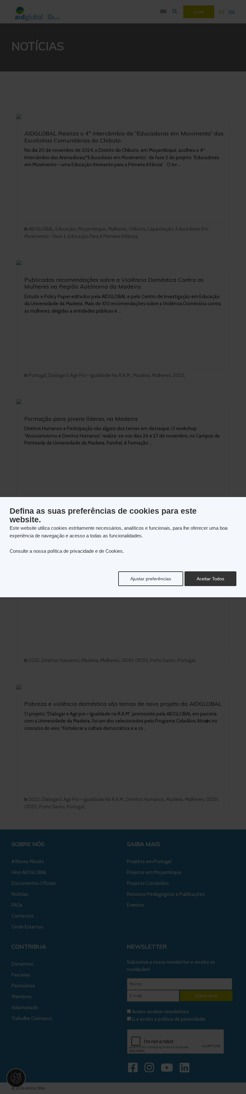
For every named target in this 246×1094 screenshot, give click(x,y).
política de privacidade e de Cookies (85, 551)
